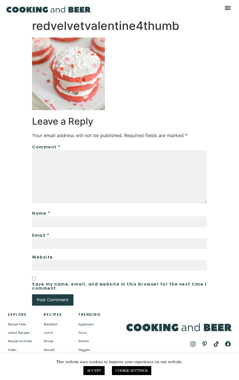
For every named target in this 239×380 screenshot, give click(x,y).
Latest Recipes (19, 333)
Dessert (49, 350)
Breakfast (51, 324)
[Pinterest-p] (205, 344)
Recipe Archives (20, 341)
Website (42, 257)
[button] (227, 7)
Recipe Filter (17, 324)
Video (12, 350)
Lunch (48, 333)
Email (41, 235)
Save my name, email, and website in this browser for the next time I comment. (119, 286)
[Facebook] (228, 344)
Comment (46, 147)
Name (41, 213)
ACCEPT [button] (94, 370)
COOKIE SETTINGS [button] (131, 370)
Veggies (84, 350)
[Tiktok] (216, 344)
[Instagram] (193, 344)
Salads (83, 341)
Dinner (49, 341)
